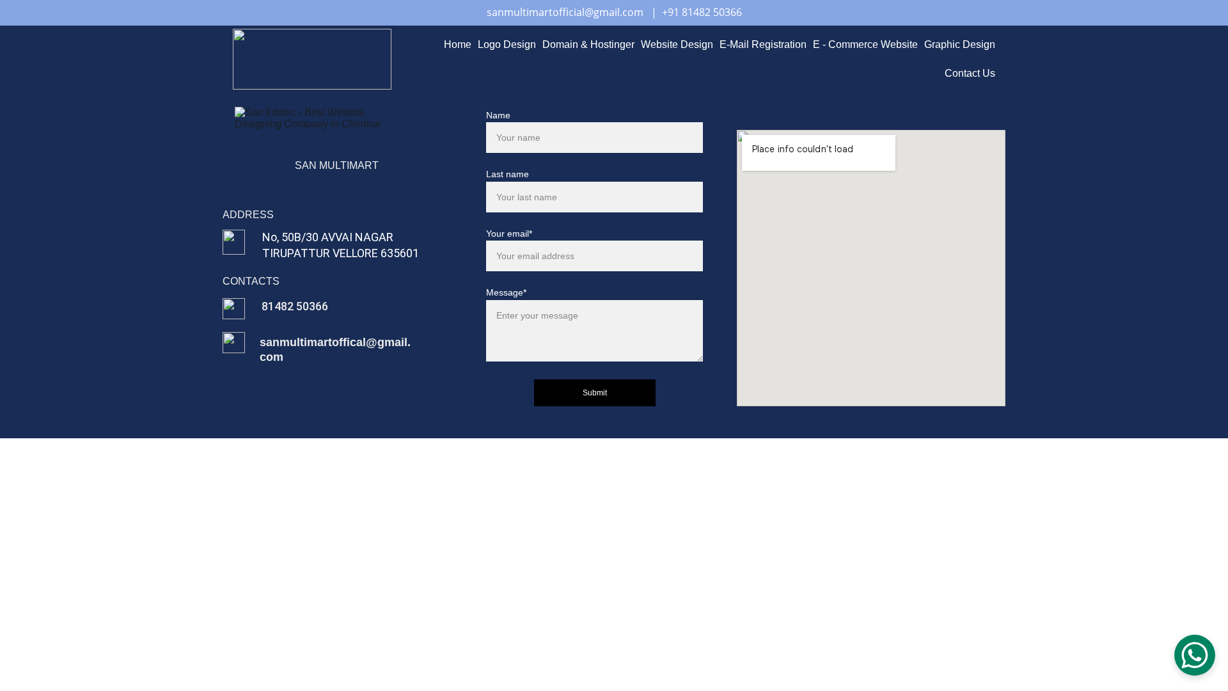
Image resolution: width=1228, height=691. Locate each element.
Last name (507, 174)
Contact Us (970, 73)
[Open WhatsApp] (1194, 655)
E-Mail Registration (763, 44)
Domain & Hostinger (588, 44)
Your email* (509, 233)
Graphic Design (959, 44)
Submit (595, 392)
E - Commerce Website (865, 44)
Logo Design (507, 44)
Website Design (677, 44)
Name (498, 115)
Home (457, 44)
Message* (506, 292)
